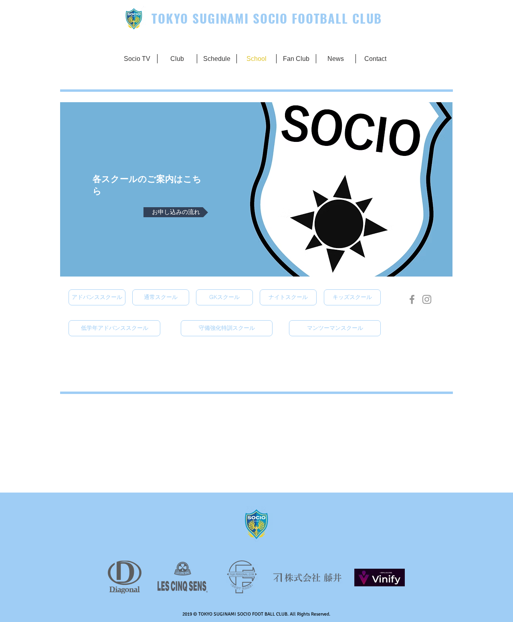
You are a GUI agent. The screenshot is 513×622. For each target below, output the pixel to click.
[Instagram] (427, 299)
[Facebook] (412, 299)
